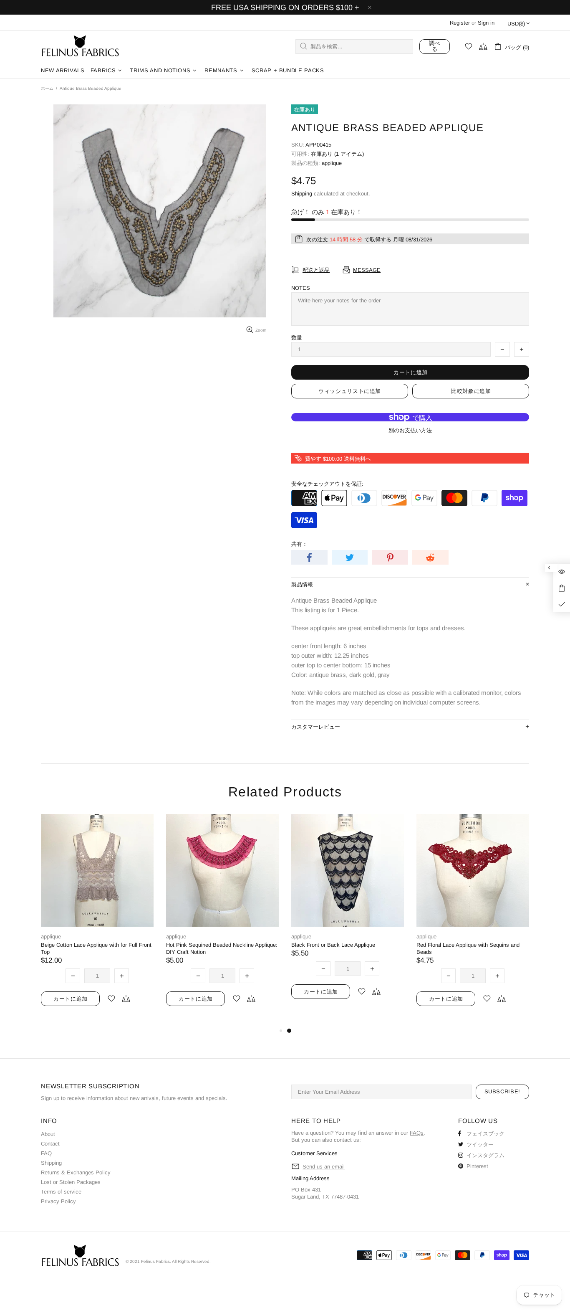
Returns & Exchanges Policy (76, 1172)
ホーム (47, 88)
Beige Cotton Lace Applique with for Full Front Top (96, 948)
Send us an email (324, 1166)
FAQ (46, 1153)
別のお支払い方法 (410, 430)
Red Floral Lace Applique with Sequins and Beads (468, 948)
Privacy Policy (58, 1201)
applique (332, 163)
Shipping (301, 193)
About (48, 1134)
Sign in (486, 23)
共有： (299, 544)
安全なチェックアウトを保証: (327, 484)
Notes (300, 288)
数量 (296, 338)
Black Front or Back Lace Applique (333, 945)
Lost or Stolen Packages (71, 1182)
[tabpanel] (347, 916)
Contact (50, 1144)
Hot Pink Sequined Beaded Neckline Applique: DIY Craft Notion (221, 948)
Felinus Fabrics (80, 46)
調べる (434, 46)
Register (460, 23)
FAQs (417, 1133)
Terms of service (61, 1192)
